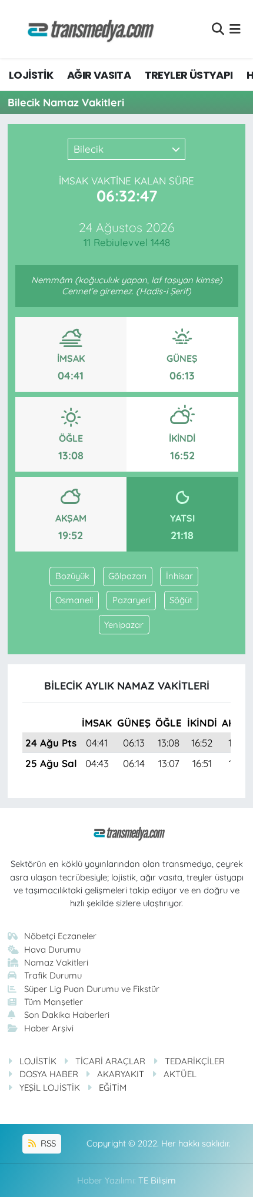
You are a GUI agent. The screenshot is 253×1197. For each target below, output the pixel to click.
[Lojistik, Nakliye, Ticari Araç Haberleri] (86, 29)
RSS (47, 1143)
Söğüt (180, 600)
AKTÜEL (180, 1074)
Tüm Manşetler (53, 1001)
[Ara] (218, 29)
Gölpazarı (127, 575)
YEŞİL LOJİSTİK (49, 1087)
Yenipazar (124, 624)
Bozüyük (72, 575)
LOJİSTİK (31, 75)
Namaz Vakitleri (56, 962)
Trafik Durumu (53, 975)
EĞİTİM (112, 1087)
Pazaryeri (131, 600)
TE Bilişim (157, 1180)
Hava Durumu (52, 949)
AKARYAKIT (120, 1074)
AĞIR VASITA (99, 75)
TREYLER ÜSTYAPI (189, 75)
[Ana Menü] (235, 29)
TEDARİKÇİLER (195, 1061)
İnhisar (179, 575)
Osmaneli (74, 600)
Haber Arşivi (49, 1028)
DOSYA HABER (48, 1074)
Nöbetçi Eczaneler (60, 936)
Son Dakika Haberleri (66, 1014)
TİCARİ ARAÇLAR (110, 1061)
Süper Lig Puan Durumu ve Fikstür (91, 988)
